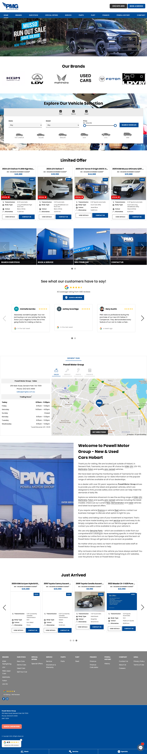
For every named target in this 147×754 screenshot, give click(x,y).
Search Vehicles (129, 125)
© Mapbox (130, 434)
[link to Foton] (109, 78)
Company (141, 15)
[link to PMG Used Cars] (85, 78)
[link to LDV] (37, 78)
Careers (122, 668)
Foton (90, 469)
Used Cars (21, 668)
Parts (81, 15)
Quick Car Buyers (12, 726)
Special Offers (51, 15)
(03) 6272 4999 (118, 6)
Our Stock (33, 15)
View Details (10, 217)
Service (68, 15)
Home (6, 15)
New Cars (21, 661)
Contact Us (26, 217)
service (117, 520)
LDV (131, 466)
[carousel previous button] (68, 48)
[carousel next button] (79, 48)
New (108, 502)
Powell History (123, 15)
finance (101, 510)
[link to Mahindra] (61, 78)
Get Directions (99, 432)
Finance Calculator (94, 666)
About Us (122, 665)
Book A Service (136, 6)
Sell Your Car (22, 672)
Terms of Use (139, 665)
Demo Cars (21, 665)
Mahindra (82, 469)
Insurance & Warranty (51, 666)
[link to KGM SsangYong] (13, 78)
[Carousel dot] (72, 269)
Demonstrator (117, 502)
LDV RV (5, 684)
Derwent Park (73, 358)
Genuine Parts (96, 530)
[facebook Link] (3, 698)
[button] (11, 743)
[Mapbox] (58, 433)
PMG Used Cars (6, 672)
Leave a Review (75, 297)
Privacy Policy (139, 661)
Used (131, 502)
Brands (18, 15)
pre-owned (110, 469)
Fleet (93, 15)
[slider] (84, 125)
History (107, 663)
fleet (117, 510)
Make (11, 121)
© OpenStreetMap (140, 434)
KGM (127, 466)
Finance (105, 15)
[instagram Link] (7, 698)
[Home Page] (10, 6)
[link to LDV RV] (133, 78)
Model (48, 121)
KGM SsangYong (6, 662)
